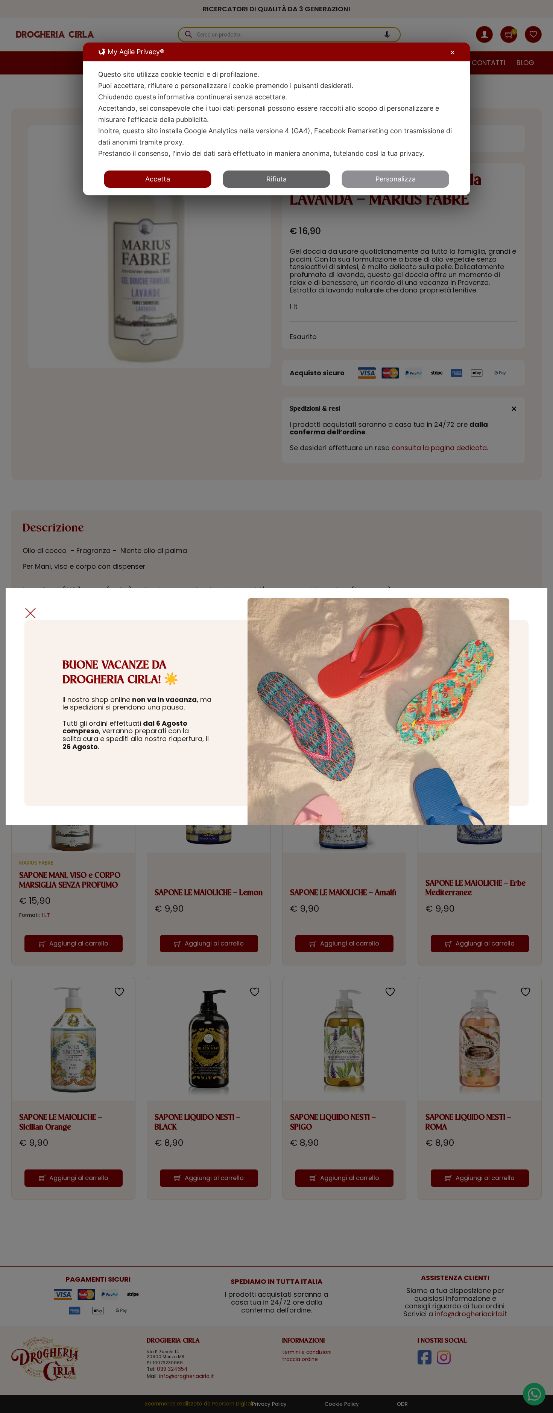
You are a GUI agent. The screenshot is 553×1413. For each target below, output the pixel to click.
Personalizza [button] (395, 179)
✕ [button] (452, 52)
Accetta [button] (157, 179)
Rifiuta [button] (276, 179)
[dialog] (276, 119)
